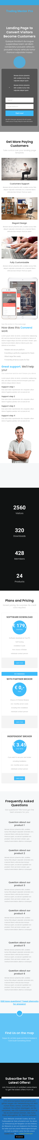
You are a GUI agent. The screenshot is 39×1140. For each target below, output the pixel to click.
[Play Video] (20, 62)
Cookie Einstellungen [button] (26, 1133)
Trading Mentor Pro (19, 11)
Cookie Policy (9, 1133)
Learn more (19, 663)
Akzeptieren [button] (19, 1137)
